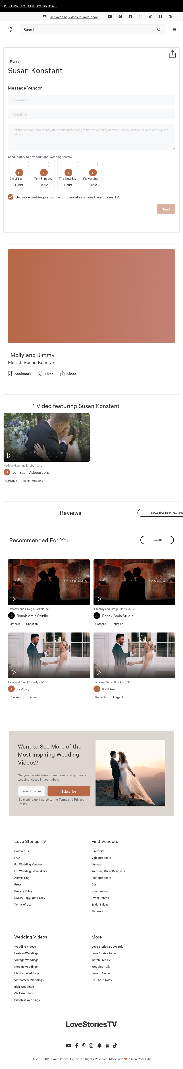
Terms (63, 799)
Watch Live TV (101, 960)
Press (17, 884)
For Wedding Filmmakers (30, 871)
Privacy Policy (23, 891)
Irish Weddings (24, 986)
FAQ (17, 857)
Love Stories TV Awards (107, 946)
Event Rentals (100, 898)
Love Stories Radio (104, 953)
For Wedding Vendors (28, 864)
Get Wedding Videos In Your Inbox (74, 16)
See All (157, 540)
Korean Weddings (25, 966)
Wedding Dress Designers (108, 871)
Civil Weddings (24, 993)
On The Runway (102, 980)
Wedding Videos (25, 946)
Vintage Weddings (26, 960)
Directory (98, 851)
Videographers (101, 857)
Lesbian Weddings (26, 953)
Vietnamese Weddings (29, 980)
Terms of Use (22, 904)
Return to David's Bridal (30, 6)
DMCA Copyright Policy (29, 898)
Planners (97, 911)
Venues (96, 864)
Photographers (101, 877)
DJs (94, 884)
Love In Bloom (101, 973)
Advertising (21, 877)
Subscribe (69, 791)
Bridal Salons (100, 904)
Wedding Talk (101, 966)
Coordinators (100, 891)
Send (166, 209)
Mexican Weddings (26, 973)
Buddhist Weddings (27, 1000)
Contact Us (21, 851)
